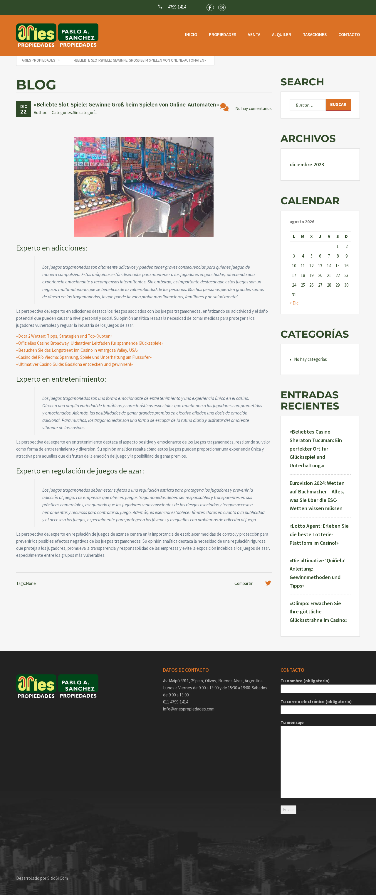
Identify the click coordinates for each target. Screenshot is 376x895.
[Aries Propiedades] (57, 35)
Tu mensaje (292, 722)
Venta (254, 34)
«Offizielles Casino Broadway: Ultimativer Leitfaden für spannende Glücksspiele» (89, 343)
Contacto (349, 34)
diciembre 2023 (307, 164)
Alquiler (281, 34)
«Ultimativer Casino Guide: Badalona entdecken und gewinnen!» (74, 364)
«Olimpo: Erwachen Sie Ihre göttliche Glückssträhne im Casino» (319, 612)
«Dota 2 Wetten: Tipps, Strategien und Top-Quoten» (64, 336)
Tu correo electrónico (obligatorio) (316, 701)
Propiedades (222, 34)
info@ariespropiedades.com (188, 709)
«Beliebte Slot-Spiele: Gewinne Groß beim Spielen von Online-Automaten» (126, 104)
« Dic (294, 303)
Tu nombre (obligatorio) (305, 680)
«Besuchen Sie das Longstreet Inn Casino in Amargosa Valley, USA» (77, 350)
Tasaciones (315, 34)
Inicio (191, 34)
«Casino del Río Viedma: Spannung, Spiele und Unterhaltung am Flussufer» (84, 357)
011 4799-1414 (175, 702)
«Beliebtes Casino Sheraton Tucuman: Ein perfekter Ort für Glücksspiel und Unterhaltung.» (316, 448)
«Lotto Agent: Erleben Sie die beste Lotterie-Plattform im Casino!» (319, 534)
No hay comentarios (253, 108)
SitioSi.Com (57, 878)
